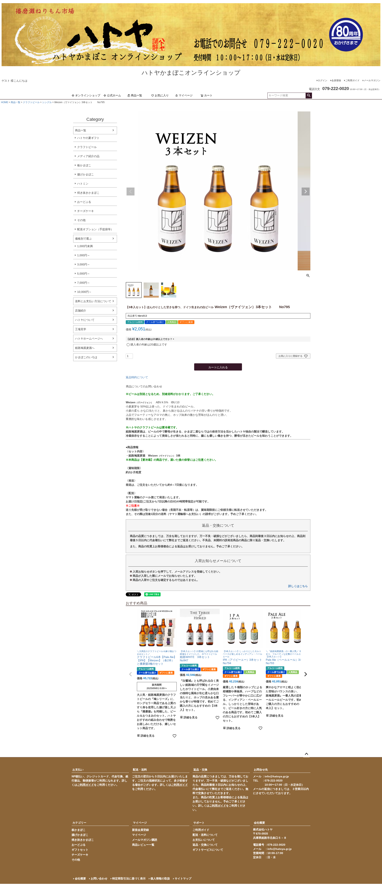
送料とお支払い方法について (93, 301)
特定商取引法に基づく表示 (129, 878)
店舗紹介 (80, 310)
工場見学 (80, 329)
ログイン (322, 80)
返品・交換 (200, 769)
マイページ (186, 95)
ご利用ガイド (352, 80)
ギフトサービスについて (208, 849)
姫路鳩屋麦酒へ (85, 347)
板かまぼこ (84, 165)
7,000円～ (83, 282)
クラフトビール (31, 102)
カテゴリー (79, 822)
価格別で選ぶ (83, 238)
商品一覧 (136, 95)
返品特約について (137, 377)
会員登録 (336, 80)
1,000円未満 (85, 246)
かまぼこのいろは (86, 357)
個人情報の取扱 (160, 878)
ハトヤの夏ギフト (88, 137)
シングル (47, 102)
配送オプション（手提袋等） (95, 229)
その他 (81, 220)
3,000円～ (83, 264)
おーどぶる (84, 201)
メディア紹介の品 (88, 156)
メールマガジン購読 (144, 839)
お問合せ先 (261, 769)
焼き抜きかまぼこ (88, 192)
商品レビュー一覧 (143, 844)
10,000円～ (84, 291)
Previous (130, 191)
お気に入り (162, 95)
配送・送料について (205, 834)
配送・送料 (140, 769)
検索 (309, 95)
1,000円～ (83, 255)
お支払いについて (204, 839)
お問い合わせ (99, 878)
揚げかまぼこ (85, 174)
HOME (4, 102)
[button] (130, 674)
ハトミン (82, 183)
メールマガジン (372, 80)
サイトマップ (183, 878)
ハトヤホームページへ (89, 338)
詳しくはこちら (298, 586)
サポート (199, 822)
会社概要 (259, 822)
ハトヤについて (85, 319)
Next (306, 191)
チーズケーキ (85, 211)
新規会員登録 (140, 829)
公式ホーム (114, 95)
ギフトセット (80, 849)
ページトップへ (306, 754)
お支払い (78, 769)
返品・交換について (205, 844)
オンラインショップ (87, 95)
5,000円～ (83, 273)
